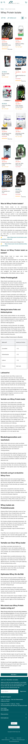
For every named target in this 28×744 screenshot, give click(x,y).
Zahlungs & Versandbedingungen (18, 739)
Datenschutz (19, 737)
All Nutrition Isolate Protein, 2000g (6, 134)
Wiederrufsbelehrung (6, 739)
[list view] (25, 17)
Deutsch (13, 723)
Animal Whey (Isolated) (19, 191)
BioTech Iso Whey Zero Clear (20, 44)
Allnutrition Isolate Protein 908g (20, 134)
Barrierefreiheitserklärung (14, 741)
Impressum (12, 737)
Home (2, 9)
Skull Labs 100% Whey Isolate (19, 164)
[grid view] (22, 17)
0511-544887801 (5, 709)
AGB (6, 737)
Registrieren (23, 691)
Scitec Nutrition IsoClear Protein (19, 106)
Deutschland (13, 727)
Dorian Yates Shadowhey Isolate (6, 44)
